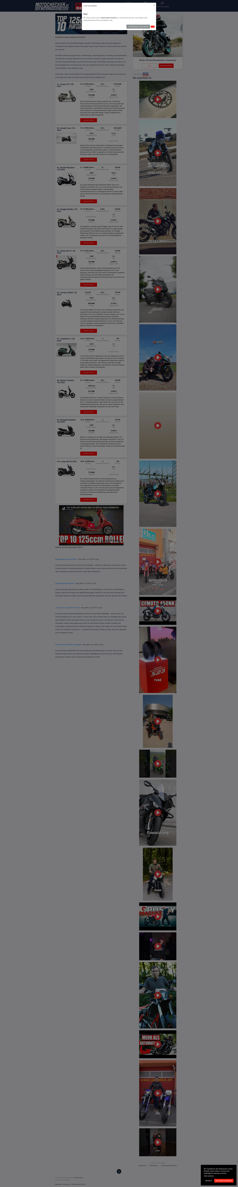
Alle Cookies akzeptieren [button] (223, 1180)
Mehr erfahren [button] (209, 1176)
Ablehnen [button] (208, 1180)
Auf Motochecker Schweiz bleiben (138, 26)
